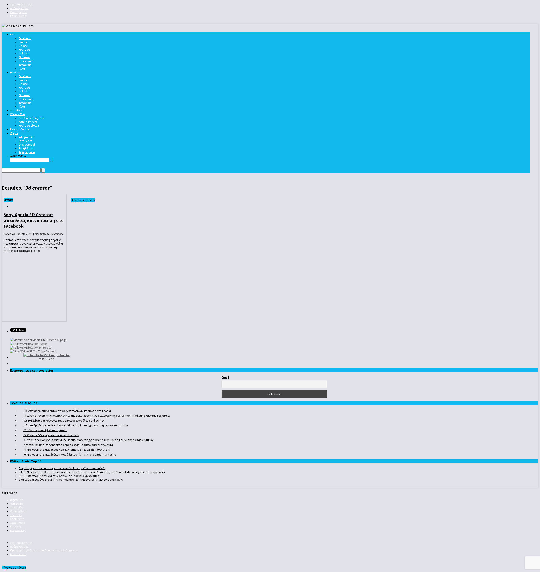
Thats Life (16, 507)
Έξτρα (14, 133)
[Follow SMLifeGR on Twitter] (29, 344)
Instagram (25, 65)
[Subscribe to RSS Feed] (39, 355)
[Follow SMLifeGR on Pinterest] (30, 347)
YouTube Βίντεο (29, 125)
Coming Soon (18, 511)
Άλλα (22, 68)
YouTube (24, 49)
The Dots (16, 515)
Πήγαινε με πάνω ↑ (83, 200)
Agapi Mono (17, 523)
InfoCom (15, 526)
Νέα (12, 34)
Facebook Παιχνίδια (31, 118)
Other (8, 200)
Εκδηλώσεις (26, 148)
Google (23, 46)
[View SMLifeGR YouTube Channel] (33, 351)
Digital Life (16, 500)
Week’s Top (17, 114)
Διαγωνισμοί (27, 144)
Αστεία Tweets (28, 122)
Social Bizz (17, 110)
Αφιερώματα (27, 152)
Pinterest (24, 57)
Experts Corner (19, 129)
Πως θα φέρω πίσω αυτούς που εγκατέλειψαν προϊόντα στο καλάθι (62, 468)
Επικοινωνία (18, 16)
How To (15, 72)
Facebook (25, 38)
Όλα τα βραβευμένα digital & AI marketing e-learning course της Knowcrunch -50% (71, 479)
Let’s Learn (25, 141)
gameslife (16, 504)
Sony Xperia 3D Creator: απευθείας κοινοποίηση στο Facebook (34, 220)
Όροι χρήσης (18, 12)
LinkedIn (24, 53)
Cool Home (17, 519)
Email (225, 377)
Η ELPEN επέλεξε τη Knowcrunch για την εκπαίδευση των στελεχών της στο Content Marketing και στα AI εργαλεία (92, 472)
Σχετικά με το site (21, 4)
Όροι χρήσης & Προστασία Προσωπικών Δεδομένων (44, 550)
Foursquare (26, 61)
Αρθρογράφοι (19, 8)
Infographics (27, 137)
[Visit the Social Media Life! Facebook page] (38, 340)
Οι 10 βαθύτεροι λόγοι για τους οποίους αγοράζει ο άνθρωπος (59, 476)
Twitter (23, 42)
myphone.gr (18, 530)
